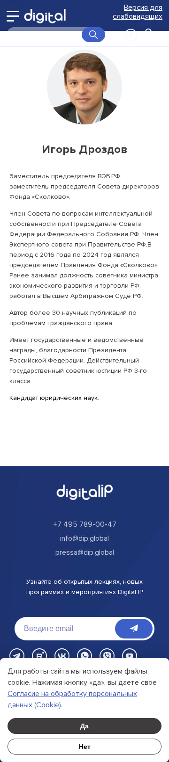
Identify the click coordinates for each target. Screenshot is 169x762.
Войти (126, 32)
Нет (85, 746)
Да (84, 726)
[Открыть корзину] (148, 34)
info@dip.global (84, 538)
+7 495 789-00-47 (84, 524)
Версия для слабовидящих (137, 12)
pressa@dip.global (84, 552)
